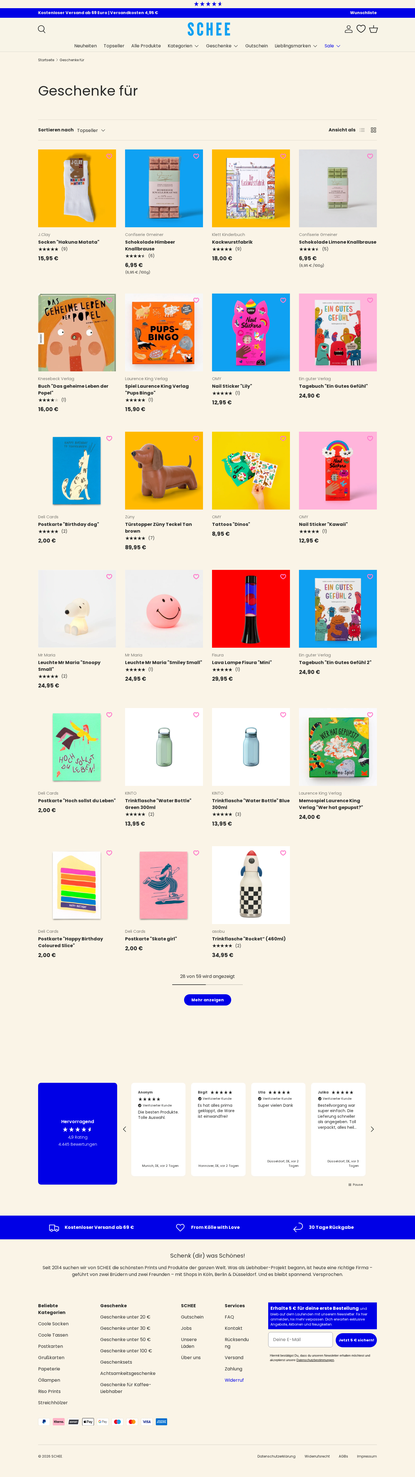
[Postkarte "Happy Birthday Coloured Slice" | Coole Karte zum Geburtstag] (77, 885)
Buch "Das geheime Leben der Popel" (73, 389)
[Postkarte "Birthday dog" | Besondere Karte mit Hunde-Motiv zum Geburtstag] (77, 471)
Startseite (46, 60)
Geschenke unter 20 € (125, 1317)
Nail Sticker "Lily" (232, 386)
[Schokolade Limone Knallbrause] (338, 188)
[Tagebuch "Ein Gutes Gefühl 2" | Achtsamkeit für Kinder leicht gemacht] (338, 609)
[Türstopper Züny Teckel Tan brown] (164, 471)
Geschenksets (116, 1362)
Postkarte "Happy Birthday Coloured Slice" (70, 942)
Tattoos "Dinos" (231, 524)
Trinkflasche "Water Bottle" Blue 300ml (251, 804)
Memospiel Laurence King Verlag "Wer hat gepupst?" (331, 804)
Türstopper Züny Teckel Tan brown (158, 527)
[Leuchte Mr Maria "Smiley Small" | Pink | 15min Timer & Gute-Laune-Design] (164, 609)
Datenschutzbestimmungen (315, 1360)
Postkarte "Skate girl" (151, 939)
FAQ (229, 1317)
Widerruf (234, 1380)
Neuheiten (85, 46)
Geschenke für (72, 60)
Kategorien (180, 46)
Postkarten (50, 1346)
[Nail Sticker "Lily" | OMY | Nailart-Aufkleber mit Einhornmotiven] (251, 332)
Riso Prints (49, 1391)
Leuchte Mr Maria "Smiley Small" (163, 662)
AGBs (343, 1456)
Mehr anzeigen (207, 1000)
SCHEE (56, 1456)
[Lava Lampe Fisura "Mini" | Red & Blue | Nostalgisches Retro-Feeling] (251, 609)
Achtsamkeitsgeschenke (128, 1373)
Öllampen (49, 1380)
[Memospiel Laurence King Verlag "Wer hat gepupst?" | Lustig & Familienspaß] (338, 747)
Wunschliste (363, 13)
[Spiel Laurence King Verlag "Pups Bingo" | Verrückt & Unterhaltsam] (164, 332)
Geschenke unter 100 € (126, 1351)
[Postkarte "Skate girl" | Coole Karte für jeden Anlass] (164, 885)
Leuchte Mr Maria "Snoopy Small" (69, 666)
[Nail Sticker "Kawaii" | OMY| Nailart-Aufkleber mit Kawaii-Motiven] (338, 471)
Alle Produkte (146, 46)
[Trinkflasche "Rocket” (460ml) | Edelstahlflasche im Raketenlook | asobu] (251, 885)
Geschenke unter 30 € (125, 1328)
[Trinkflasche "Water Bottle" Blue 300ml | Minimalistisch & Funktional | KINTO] (251, 747)
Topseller (114, 46)
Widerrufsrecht (317, 1456)
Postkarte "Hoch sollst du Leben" (77, 800)
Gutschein (256, 46)
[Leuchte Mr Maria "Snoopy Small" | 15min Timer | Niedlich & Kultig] (77, 609)
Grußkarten (51, 1357)
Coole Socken (53, 1324)
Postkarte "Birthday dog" (68, 524)
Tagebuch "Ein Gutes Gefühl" (333, 386)
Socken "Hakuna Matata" (68, 242)
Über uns (191, 1357)
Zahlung (233, 1369)
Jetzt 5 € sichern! (356, 1340)
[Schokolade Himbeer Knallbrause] (164, 188)
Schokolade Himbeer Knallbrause (150, 245)
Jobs (186, 1328)
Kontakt (234, 1328)
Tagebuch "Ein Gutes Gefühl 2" (335, 662)
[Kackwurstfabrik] (251, 188)
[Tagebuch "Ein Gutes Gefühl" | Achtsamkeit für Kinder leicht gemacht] (338, 332)
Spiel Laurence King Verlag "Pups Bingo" (157, 389)
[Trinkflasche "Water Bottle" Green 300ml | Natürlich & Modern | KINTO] (164, 747)
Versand (234, 1357)
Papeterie (49, 1369)
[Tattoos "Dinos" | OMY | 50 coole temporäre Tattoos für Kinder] (251, 471)
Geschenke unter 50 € (125, 1339)
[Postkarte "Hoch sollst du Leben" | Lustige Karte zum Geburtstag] (77, 747)
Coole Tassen (53, 1335)
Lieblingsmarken (293, 46)
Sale (329, 46)
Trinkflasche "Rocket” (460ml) (249, 939)
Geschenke (218, 46)
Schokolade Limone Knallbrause (337, 242)
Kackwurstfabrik (232, 242)
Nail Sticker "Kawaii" (323, 524)
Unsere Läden (189, 1343)
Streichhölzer (53, 1402)
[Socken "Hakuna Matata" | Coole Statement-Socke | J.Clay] (77, 188)
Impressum (367, 1456)
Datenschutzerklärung (276, 1456)
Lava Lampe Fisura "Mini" (242, 662)
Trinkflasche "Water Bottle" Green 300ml (158, 804)
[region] (248, 1129)
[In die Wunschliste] (109, 156)
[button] (373, 29)
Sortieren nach (56, 130)
